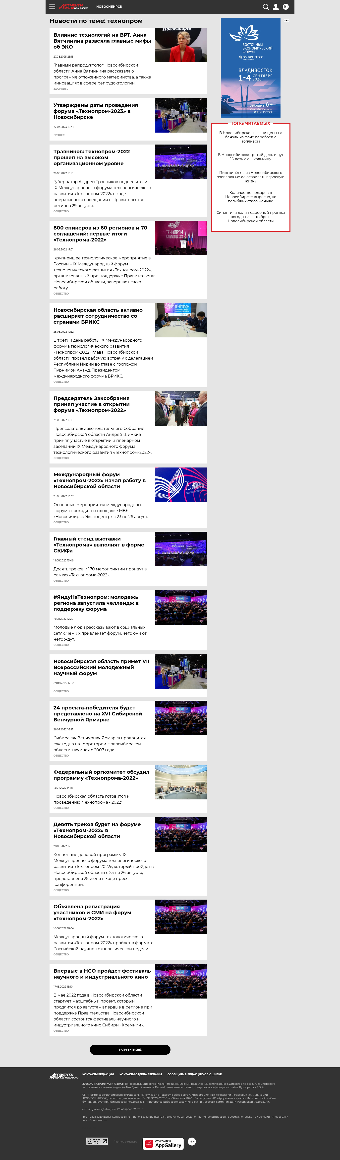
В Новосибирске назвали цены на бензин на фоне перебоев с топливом (250, 137)
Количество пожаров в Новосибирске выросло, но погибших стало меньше (250, 197)
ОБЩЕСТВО (61, 211)
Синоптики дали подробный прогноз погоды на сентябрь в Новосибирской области (251, 217)
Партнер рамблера (125, 1141)
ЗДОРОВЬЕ (61, 89)
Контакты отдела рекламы (140, 1074)
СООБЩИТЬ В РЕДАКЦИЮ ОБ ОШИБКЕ (195, 1074)
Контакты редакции (98, 1074)
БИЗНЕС (59, 135)
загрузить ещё (130, 1049)
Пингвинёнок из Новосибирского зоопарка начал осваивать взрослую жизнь (250, 177)
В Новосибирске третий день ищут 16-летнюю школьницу (250, 157)
